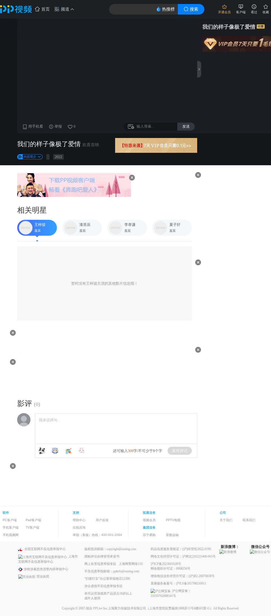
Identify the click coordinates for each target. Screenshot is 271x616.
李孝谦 (130, 225)
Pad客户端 (33, 520)
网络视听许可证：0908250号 (170, 568)
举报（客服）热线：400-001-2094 (97, 535)
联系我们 (249, 520)
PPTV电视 (173, 520)
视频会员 (149, 520)
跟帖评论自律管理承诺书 (101, 556)
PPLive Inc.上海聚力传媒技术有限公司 (119, 608)
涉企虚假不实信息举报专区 (103, 586)
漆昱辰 (85, 225)
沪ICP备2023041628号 (166, 564)
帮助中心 (79, 520)
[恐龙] (68, 450)
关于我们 (226, 520)
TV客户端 (32, 527)
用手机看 (35, 126)
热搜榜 (168, 9)
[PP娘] (55, 450)
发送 (186, 126)
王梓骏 (40, 225)
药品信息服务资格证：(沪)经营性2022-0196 (181, 549)
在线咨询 (79, 527)
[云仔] (81, 450)
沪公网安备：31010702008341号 (171, 593)
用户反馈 (102, 520)
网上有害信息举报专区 (100, 564)
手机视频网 (11, 535)
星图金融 (172, 535)
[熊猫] (41, 450)
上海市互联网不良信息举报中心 (48, 559)
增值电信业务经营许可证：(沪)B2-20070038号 (183, 576)
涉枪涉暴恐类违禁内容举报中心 (46, 569)
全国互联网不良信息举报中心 (45, 549)
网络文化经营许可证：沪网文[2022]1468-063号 (183, 556)
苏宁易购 (149, 535)
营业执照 (43, 576)
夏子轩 (174, 225)
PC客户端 (10, 520)
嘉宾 (37, 231)
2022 (58, 157)
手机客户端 (11, 527)
